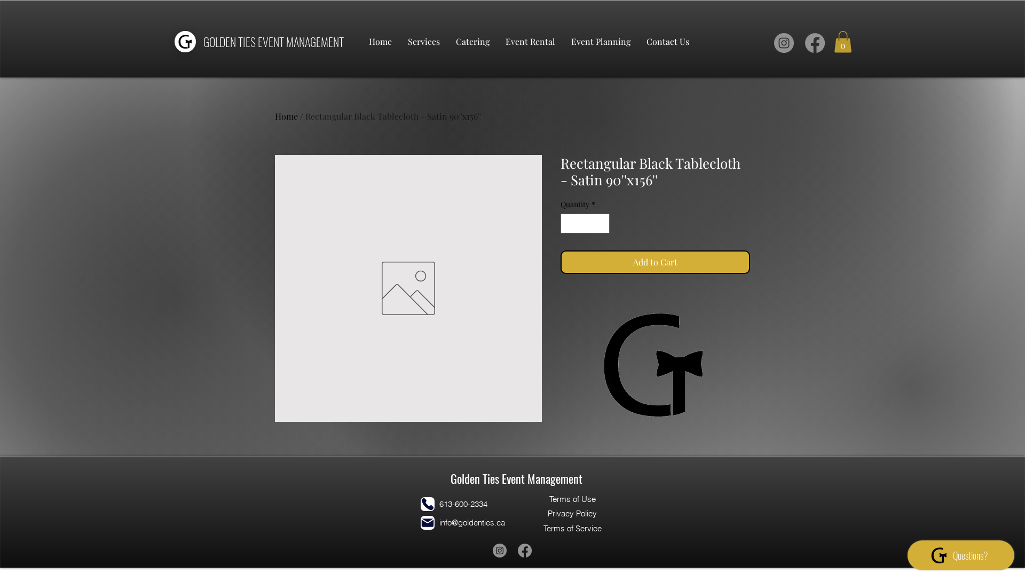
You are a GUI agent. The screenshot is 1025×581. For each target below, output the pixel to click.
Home (286, 116)
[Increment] (601, 223)
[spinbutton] (585, 223)
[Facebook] (815, 43)
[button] (843, 42)
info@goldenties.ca (472, 522)
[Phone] (428, 504)
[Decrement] (568, 223)
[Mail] (428, 523)
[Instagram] (784, 43)
